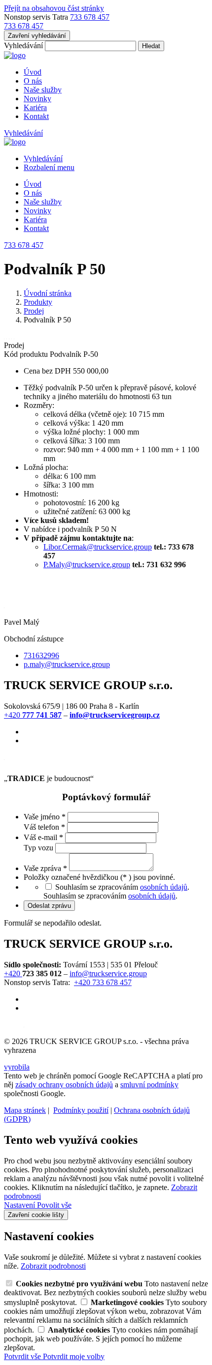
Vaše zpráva (45, 868)
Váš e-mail (43, 837)
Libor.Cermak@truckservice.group (97, 547)
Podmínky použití (80, 1110)
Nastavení (20, 1205)
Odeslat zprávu (49, 905)
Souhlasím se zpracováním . (110, 896)
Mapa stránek (25, 1110)
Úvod (32, 72)
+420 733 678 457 (103, 982)
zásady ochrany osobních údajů (64, 1084)
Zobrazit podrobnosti (53, 1266)
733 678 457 (89, 17)
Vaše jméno (45, 817)
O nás (33, 81)
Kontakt (36, 116)
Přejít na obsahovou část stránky (54, 8)
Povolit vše (54, 1205)
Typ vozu (39, 847)
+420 (33, 715)
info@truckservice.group (108, 973)
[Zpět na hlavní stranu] (15, 55)
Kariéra (35, 107)
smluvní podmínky (149, 1084)
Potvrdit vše (23, 1356)
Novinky (37, 98)
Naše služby (43, 90)
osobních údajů (163, 887)
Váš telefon (44, 827)
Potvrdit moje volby (74, 1356)
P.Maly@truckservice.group (86, 564)
